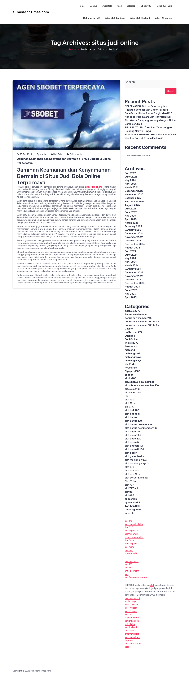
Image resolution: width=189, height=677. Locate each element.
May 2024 (130, 258)
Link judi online (93, 187)
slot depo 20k (133, 438)
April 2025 (131, 219)
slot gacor (131, 452)
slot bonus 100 (133, 421)
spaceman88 (132, 502)
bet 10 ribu (130, 624)
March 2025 (131, 222)
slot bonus (131, 417)
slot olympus (131, 611)
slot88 (129, 491)
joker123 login (131, 604)
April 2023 (131, 297)
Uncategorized (133, 509)
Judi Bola (107, 6)
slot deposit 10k (134, 445)
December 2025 (134, 191)
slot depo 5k (132, 442)
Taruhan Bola (132, 506)
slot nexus (130, 630)
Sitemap (131, 6)
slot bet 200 (132, 410)
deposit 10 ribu (132, 617)
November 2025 (134, 194)
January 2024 (133, 269)
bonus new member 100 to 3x (142, 321)
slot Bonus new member (136, 577)
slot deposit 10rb (135, 449)
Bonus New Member (136, 314)
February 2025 (133, 226)
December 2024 (134, 233)
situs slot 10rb (133, 392)
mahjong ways (133, 357)
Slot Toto (130, 481)
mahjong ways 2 (134, 360)
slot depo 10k (132, 431)
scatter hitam (131, 534)
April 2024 (131, 261)
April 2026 (131, 183)
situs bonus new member (139, 381)
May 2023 (130, 293)
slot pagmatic (131, 530)
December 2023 (134, 272)
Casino (93, 6)
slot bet (128, 614)
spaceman (131, 499)
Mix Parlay (131, 364)
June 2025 (131, 212)
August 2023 (132, 286)
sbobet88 (130, 378)
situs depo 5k (131, 543)
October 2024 (133, 240)
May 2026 (130, 180)
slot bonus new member (139, 424)
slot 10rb (130, 403)
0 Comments (75, 154)
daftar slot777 (133, 332)
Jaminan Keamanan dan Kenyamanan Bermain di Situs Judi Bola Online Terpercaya (64, 161)
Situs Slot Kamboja (115, 18)
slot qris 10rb (132, 474)
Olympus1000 (132, 371)
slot (126, 574)
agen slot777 (132, 311)
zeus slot (130, 513)
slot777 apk (132, 488)
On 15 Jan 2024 (24, 154)
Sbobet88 (146, 6)
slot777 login (131, 608)
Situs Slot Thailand (140, 18)
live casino (131, 346)
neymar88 (131, 367)
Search (130, 82)
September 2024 (135, 244)
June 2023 (131, 290)
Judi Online (131, 339)
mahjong (130, 350)
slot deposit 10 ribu (134, 524)
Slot (119, 6)
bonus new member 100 (138, 318)
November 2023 (134, 276)
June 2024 (131, 254)
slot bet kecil (132, 413)
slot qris (129, 467)
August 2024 (132, 247)
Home (81, 6)
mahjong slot (132, 353)
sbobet (129, 374)
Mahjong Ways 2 (91, 18)
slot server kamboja (136, 477)
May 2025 (130, 215)
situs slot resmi (132, 571)
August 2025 (132, 205)
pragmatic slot (132, 634)
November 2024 (134, 237)
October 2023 (133, 279)
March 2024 (132, 265)
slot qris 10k (132, 470)
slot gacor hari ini (135, 456)
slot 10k (129, 399)
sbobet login (130, 601)
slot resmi (129, 547)
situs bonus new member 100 (142, 385)
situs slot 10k (132, 389)
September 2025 (135, 201)
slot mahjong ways (136, 460)
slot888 (129, 495)
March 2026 (132, 187)
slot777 (129, 484)
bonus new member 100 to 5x (142, 325)
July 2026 (130, 173)
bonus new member (134, 537)
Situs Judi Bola (164, 6)
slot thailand (131, 627)
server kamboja (132, 621)
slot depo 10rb (133, 435)
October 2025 (133, 198)
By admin (41, 154)
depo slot (129, 640)
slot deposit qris (132, 637)
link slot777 (131, 342)
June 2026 (131, 176)
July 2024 (130, 251)
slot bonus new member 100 (141, 428)
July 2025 (130, 208)
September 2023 (135, 283)
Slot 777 (130, 406)
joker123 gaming (163, 18)
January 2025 (133, 230)
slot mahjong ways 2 (137, 463)
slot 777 (128, 564)
